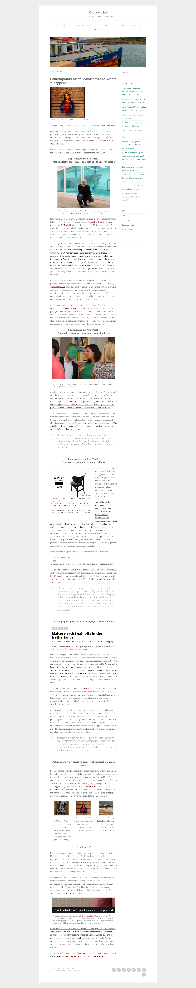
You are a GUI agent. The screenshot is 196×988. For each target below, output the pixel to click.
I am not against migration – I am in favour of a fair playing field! (133, 134)
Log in (124, 216)
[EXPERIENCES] (123, 970)
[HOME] (113, 970)
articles (65, 140)
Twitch (81, 783)
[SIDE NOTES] (143, 974)
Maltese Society (88, 25)
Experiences (75, 25)
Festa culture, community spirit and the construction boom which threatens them (134, 91)
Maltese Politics (133, 25)
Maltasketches (98, 12)
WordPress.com (74, 971)
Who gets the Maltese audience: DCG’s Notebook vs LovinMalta (133, 197)
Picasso (95, 268)
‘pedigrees (79, 533)
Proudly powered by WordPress (62, 968)
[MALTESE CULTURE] (133, 970)
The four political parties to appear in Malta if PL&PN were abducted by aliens (133, 145)
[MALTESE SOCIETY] (128, 970)
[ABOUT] (118, 970)
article (112, 793)
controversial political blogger (85, 382)
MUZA (64, 225)
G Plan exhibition (60, 576)
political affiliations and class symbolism (76, 404)
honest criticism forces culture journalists (91, 688)
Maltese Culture (104, 25)
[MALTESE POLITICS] (143, 970)
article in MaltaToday (70, 647)
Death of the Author (59, 287)
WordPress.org (127, 230)
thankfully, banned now (72, 893)
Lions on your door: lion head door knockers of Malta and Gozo (133, 178)
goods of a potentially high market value (80, 308)
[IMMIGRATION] (138, 970)
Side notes (98, 29)
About (65, 25)
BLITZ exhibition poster (59, 499)
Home (58, 25)
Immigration (119, 25)
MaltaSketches (71, 119)
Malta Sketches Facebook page (73, 953)
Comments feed (128, 225)
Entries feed (126, 220)
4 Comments (85, 119)
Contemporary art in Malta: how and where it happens (83, 81)
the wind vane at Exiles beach (92, 786)
